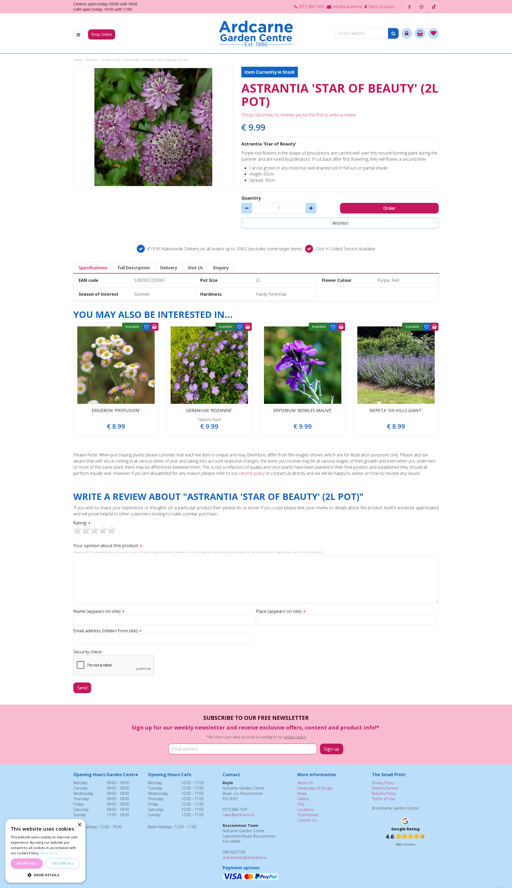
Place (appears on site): (281, 611)
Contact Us (307, 820)
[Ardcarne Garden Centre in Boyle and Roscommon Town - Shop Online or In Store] (256, 33)
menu (78, 34)
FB (409, 6)
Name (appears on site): (99, 611)
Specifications (93, 268)
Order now (154, 327)
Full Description (134, 268)
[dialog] (45, 851)
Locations (305, 809)
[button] (45, 874)
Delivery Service (385, 788)
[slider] (94, 530)
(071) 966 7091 (311, 6)
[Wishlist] (433, 33)
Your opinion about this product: (107, 546)
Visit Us (195, 268)
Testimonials (308, 814)
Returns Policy (384, 793)
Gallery (303, 798)
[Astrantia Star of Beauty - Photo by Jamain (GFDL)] (153, 127)
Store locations (382, 6)
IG (421, 6)
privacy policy (295, 736)
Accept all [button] (27, 863)
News (302, 793)
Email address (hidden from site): (107, 631)
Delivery (168, 268)
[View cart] (420, 33)
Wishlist (146, 327)
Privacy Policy (383, 782)
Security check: (87, 652)
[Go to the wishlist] (433, 33)
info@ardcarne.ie (347, 6)
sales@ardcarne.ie (238, 814)
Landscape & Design (315, 788)
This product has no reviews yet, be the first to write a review (298, 115)
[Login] (406, 33)
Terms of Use (383, 798)
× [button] (79, 825)
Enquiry (221, 268)
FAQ (300, 804)
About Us (305, 782)
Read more (49, 853)
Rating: (82, 523)
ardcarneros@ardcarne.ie (244, 857)
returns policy (252, 473)
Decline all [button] (63, 863)
